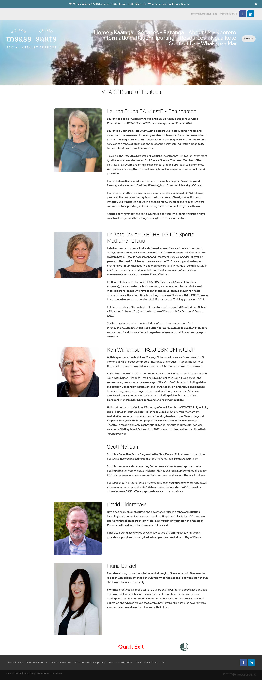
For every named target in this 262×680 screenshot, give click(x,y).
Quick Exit (131, 646)
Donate (248, 38)
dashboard (57, 673)
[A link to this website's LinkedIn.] (250, 13)
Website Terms (43, 673)
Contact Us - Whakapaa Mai (202, 43)
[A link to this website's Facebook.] (242, 13)
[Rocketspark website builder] (239, 675)
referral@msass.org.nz (204, 13)
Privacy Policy (29, 673)
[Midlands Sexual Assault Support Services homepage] (31, 38)
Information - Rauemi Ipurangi (139, 38)
